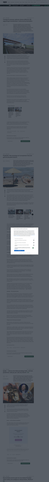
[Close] (37, 229)
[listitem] (24, 238)
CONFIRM (19, 250)
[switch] (33, 240)
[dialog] (24, 241)
